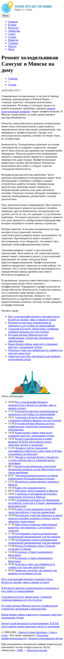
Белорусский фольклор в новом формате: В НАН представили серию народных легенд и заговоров (30, 441)
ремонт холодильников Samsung (28, 110)
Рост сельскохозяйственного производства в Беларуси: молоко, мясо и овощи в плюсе (34, 318)
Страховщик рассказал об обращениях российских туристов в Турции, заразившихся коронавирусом (35, 503)
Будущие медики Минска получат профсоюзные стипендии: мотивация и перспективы (31, 337)
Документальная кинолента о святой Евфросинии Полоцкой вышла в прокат (33, 477)
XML (20, 650)
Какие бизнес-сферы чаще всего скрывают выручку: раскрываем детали (33, 346)
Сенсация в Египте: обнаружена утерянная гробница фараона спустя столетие (33, 330)
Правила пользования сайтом (45, 638)
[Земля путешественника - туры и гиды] (26, 12)
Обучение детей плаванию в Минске (36, 490)
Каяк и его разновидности (30, 487)
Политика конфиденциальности (24, 637)
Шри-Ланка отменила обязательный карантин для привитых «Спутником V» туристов (32, 527)
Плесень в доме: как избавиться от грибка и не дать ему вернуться (31, 566)
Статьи (12, 84)
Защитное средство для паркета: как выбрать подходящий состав (32, 572)
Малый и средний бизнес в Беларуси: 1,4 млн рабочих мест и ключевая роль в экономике (33, 460)
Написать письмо (37, 650)
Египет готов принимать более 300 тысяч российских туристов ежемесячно (32, 511)
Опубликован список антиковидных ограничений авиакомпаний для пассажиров (34, 535)
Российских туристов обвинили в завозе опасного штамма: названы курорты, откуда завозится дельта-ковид (35, 518)
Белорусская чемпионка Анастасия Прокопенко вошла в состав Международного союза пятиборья (35, 469)
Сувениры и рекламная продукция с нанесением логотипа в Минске (32, 495)
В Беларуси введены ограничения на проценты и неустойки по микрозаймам (31, 324)
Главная (12, 78)
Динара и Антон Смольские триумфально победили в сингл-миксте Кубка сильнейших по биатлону (35, 450)
